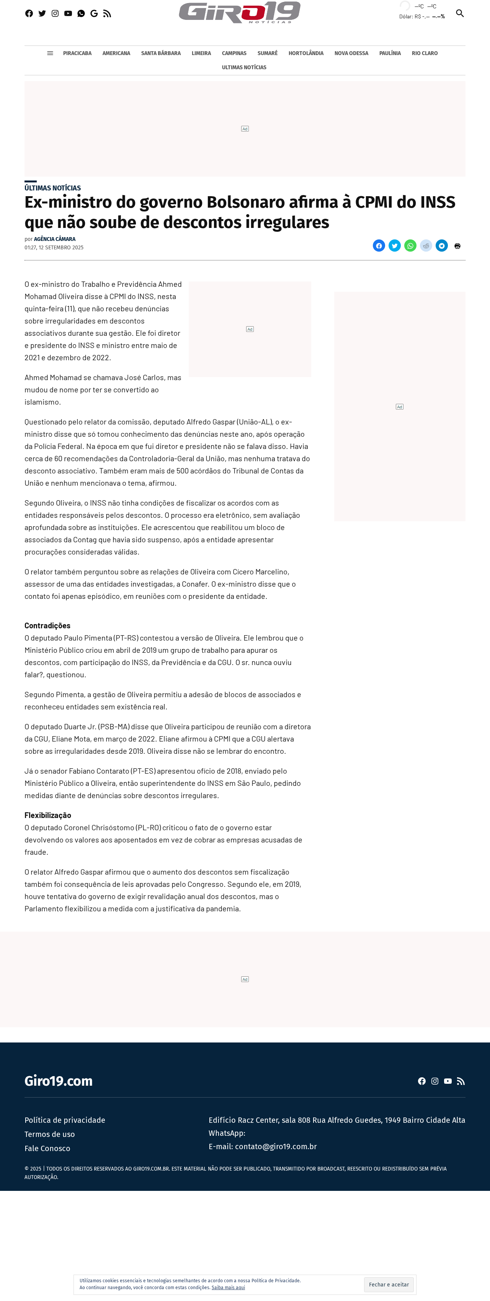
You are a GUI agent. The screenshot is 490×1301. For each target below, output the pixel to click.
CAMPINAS (234, 53)
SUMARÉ (268, 53)
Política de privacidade (64, 1120)
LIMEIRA (201, 53)
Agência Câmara (54, 239)
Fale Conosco (47, 1148)
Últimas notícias (52, 188)
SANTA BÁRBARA (161, 53)
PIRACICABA (77, 53)
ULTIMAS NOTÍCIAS (244, 67)
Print (457, 245)
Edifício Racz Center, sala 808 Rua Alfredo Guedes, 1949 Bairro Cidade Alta (337, 1120)
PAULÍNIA (390, 53)
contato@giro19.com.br (276, 1146)
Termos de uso (49, 1134)
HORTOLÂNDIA (306, 53)
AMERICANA (116, 53)
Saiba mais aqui (228, 1287)
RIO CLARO (425, 53)
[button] (379, 245)
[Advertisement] (229, 1244)
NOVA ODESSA (351, 53)
